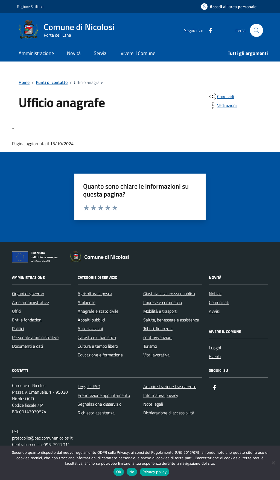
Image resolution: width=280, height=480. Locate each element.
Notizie (215, 293)
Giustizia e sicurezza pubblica (169, 293)
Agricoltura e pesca (95, 293)
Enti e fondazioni (27, 320)
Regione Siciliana (30, 6)
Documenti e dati (27, 346)
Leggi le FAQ (89, 386)
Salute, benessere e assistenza (171, 320)
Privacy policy (154, 472)
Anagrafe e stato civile (98, 311)
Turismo (150, 346)
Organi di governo (28, 293)
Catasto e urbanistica (97, 337)
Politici (18, 328)
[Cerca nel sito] (256, 30)
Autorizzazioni (90, 328)
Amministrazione (36, 53)
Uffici (16, 311)
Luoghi (215, 347)
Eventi (215, 356)
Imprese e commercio (162, 302)
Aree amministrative (30, 302)
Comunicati (219, 302)
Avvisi (214, 311)
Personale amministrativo (35, 337)
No (132, 472)
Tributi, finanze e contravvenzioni (158, 333)
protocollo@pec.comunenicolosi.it (42, 438)
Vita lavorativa (156, 355)
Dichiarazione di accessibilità (168, 412)
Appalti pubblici (91, 320)
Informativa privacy (160, 395)
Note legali (153, 404)
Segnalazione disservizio (99, 404)
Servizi (100, 53)
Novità (74, 53)
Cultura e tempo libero (98, 346)
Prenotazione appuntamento (104, 395)
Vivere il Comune (138, 53)
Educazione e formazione (100, 355)
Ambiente (86, 302)
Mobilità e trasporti (160, 311)
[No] (273, 463)
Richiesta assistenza (96, 412)
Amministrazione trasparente (169, 386)
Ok (118, 472)
